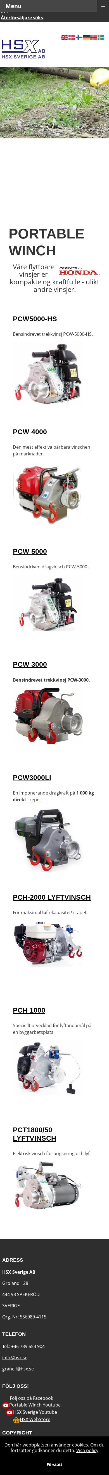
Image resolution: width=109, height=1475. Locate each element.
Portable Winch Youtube (35, 1405)
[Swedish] (101, 27)
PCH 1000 (29, 1010)
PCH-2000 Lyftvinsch (52, 897)
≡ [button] (103, 5)
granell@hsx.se (18, 1369)
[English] (64, 27)
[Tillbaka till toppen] (99, 1465)
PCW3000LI (32, 777)
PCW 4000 (30, 432)
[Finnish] (79, 27)
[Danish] (72, 27)
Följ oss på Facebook (31, 1398)
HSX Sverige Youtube (35, 1412)
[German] (86, 27)
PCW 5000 (30, 551)
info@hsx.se (14, 1358)
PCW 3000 (30, 664)
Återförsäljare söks (22, 18)
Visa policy (87, 1450)
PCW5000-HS (35, 319)
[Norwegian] (94, 27)
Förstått (54, 1464)
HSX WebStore (35, 1419)
